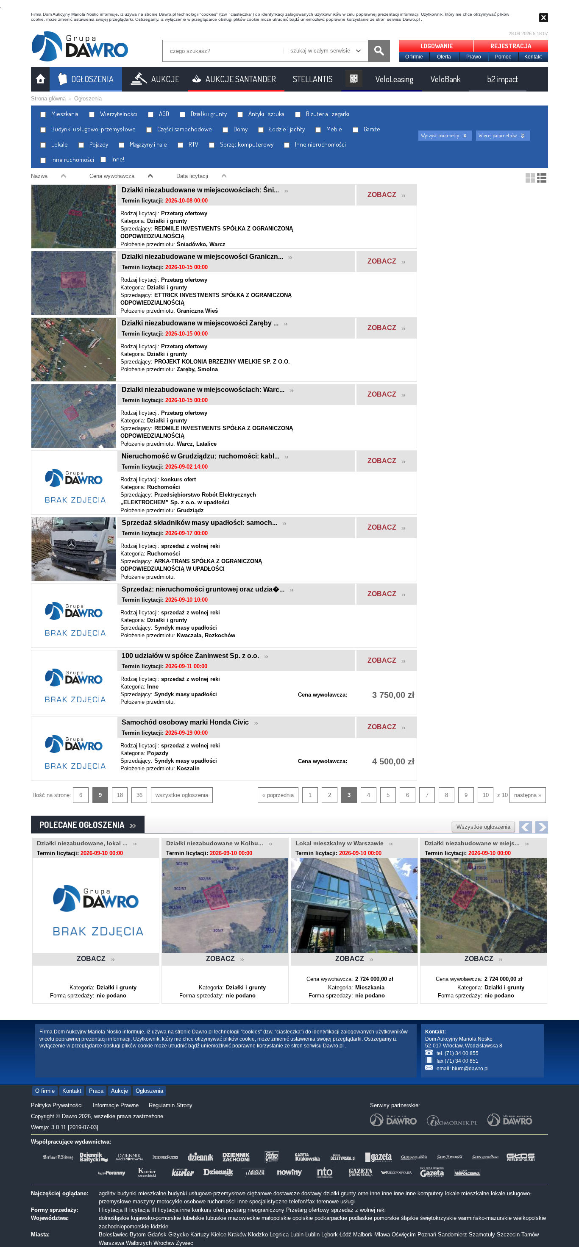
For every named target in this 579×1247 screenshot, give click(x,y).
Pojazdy (98, 144)
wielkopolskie (529, 1218)
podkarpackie (331, 1218)
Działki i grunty (208, 114)
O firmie (414, 57)
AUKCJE (165, 78)
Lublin (312, 1234)
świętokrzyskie (438, 1218)
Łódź (345, 1234)
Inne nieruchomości (320, 144)
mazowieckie (244, 1218)
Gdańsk (157, 1234)
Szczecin (508, 1234)
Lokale (59, 144)
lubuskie (216, 1218)
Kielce (218, 1234)
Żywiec (184, 1243)
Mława (382, 1234)
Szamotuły (482, 1234)
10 (486, 795)
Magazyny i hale (147, 144)
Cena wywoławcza (111, 176)
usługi (347, 1201)
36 (139, 795)
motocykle (169, 1201)
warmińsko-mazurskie (485, 1218)
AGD (163, 114)
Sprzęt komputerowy (246, 144)
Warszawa (111, 1243)
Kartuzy (199, 1234)
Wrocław (163, 1243)
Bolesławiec (113, 1234)
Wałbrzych (139, 1243)
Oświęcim (404, 1234)
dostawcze (286, 1193)
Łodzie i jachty (286, 129)
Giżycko (178, 1234)
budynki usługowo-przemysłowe (206, 1193)
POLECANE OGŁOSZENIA (84, 824)
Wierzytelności (118, 114)
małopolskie (276, 1218)
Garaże (371, 129)
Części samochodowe (184, 129)
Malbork (363, 1234)
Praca (96, 1091)
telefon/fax (302, 1201)
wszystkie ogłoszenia (182, 795)
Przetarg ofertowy (307, 1210)
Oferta (444, 57)
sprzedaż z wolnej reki (358, 1210)
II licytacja (137, 1210)
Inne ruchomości (72, 160)
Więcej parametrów (498, 135)
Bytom (138, 1234)
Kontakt (533, 57)
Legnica (279, 1234)
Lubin (296, 1234)
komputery (430, 1193)
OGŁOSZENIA (92, 78)
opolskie (302, 1218)
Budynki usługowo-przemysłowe (93, 129)
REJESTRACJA (511, 46)
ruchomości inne (227, 1201)
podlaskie (360, 1218)
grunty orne (354, 1193)
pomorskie (386, 1218)
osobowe (195, 1201)
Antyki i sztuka (265, 114)
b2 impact (502, 78)
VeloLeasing (395, 78)
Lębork (329, 1234)
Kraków (237, 1234)
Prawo (473, 57)
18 (120, 795)
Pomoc (503, 57)
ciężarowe (259, 1193)
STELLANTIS (313, 78)
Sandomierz (452, 1234)
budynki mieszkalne (141, 1193)
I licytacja (110, 1210)
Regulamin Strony (170, 1105)
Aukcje (119, 1091)
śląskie (409, 1218)
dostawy (311, 1193)
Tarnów (530, 1234)
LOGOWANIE (436, 46)
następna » (527, 795)
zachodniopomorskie (124, 1226)
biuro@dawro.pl (470, 1069)
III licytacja (164, 1210)
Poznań (427, 1234)
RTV (192, 144)
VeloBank (446, 78)
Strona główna (48, 98)
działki (331, 1193)
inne (375, 1193)
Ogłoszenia (88, 98)
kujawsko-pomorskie (156, 1218)
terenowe (328, 1201)
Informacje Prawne (116, 1105)
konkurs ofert (208, 1210)
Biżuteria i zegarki (327, 114)
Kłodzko (258, 1234)
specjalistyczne (268, 1201)
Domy (240, 129)
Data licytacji (192, 176)
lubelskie (193, 1218)
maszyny (144, 1201)
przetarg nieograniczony (255, 1210)
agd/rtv (107, 1193)
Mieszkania (64, 114)
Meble (333, 129)
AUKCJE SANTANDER (241, 78)
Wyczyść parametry (440, 135)
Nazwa (39, 176)
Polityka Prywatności (57, 1105)
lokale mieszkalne (467, 1193)
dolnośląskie (114, 1218)
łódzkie (159, 1226)
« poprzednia (278, 795)
